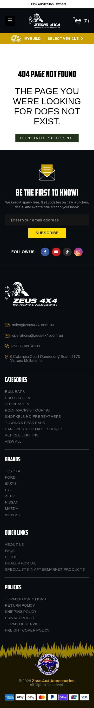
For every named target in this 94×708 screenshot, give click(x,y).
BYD (9, 490)
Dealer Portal (20, 563)
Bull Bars (15, 392)
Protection (17, 398)
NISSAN (11, 502)
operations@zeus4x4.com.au (37, 335)
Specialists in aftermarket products (45, 569)
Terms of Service (23, 624)
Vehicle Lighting (22, 435)
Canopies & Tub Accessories (34, 429)
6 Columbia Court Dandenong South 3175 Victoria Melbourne (45, 358)
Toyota (12, 471)
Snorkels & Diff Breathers (33, 416)
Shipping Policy (20, 612)
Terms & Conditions (25, 599)
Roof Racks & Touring (27, 410)
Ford (10, 477)
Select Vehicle (63, 39)
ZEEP (10, 496)
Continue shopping (47, 138)
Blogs (11, 557)
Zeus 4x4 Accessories (53, 681)
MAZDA (11, 509)
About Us (14, 544)
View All (13, 441)
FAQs (10, 551)
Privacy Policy (19, 618)
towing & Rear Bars (25, 423)
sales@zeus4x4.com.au (33, 325)
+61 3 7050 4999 (25, 346)
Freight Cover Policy (27, 630)
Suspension (17, 404)
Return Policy (20, 605)
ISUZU (10, 484)
